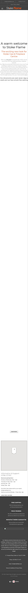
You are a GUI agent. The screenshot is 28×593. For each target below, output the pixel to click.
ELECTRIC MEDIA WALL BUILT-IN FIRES (14, 420)
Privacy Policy (18, 568)
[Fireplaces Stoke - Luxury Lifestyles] (14, 8)
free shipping (16, 502)
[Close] (14, 449)
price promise (16, 511)
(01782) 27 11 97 (17, 559)
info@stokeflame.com (6, 490)
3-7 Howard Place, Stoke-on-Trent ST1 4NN (15, 555)
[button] (14, 454)
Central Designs (14, 576)
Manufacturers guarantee (16, 519)
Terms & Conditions (10, 568)
